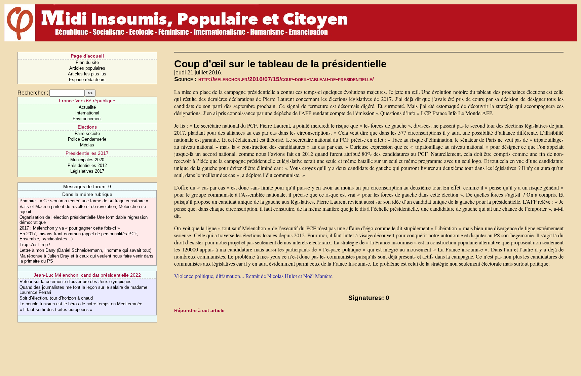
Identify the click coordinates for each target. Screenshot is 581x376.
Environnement (87, 118)
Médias (87, 144)
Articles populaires (87, 68)
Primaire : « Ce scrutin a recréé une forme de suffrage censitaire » (84, 200)
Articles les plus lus (87, 73)
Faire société (87, 133)
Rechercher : (32, 93)
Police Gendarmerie (87, 139)
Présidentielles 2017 (87, 153)
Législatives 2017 (87, 171)
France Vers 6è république (87, 100)
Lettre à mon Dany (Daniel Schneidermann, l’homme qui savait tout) (85, 250)
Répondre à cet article (199, 310)
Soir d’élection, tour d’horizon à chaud (56, 298)
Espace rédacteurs (87, 79)
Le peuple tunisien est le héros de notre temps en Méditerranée (81, 303)
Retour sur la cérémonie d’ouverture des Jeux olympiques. (76, 281)
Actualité (87, 107)
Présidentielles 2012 (87, 165)
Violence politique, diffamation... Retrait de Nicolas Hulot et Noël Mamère (253, 275)
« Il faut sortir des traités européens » (56, 309)
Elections (87, 127)
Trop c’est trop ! (35, 244)
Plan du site (87, 62)
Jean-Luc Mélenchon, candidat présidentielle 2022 (87, 275)
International (87, 112)
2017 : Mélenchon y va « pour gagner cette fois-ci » (70, 228)
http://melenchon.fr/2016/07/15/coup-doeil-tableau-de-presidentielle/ (286, 79)
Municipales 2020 (87, 159)
